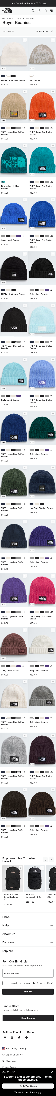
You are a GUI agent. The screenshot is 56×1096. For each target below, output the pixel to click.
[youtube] (5, 1037)
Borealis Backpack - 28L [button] (33, 895)
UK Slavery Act (9, 1061)
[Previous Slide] (45, 859)
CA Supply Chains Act (12, 1054)
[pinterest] (26, 1037)
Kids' (11, 18)
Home (4, 18)
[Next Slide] (51, 859)
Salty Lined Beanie (10, 240)
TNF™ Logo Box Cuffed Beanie (12, 133)
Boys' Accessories (25, 18)
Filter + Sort (42, 31)
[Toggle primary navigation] (51, 10)
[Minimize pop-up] (46, 1072)
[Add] (25, 40)
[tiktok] (19, 1037)
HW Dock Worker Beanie (13, 80)
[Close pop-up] (52, 1072)
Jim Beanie (35, 80)
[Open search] (33, 10)
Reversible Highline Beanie (10, 187)
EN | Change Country (16, 1048)
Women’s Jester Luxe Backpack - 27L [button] (12, 896)
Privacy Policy (29, 983)
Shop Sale (43, 3)
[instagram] (12, 1037)
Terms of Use (45, 983)
